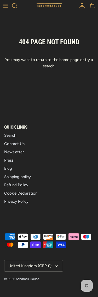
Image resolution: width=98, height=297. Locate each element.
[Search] (17, 6)
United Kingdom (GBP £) (29, 265)
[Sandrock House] (49, 6)
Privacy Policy (16, 201)
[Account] (81, 6)
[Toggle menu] (5, 6)
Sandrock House (27, 279)
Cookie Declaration (20, 193)
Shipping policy (17, 176)
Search (10, 135)
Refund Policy (16, 185)
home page (69, 59)
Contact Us (14, 143)
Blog (8, 168)
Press (9, 160)
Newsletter (14, 152)
